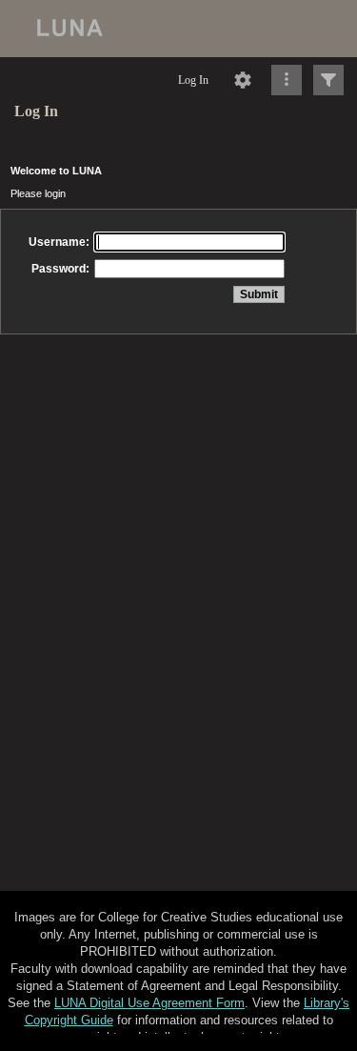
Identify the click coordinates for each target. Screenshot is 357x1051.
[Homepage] (178, 28)
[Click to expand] (328, 80)
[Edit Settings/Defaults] (243, 80)
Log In (193, 80)
